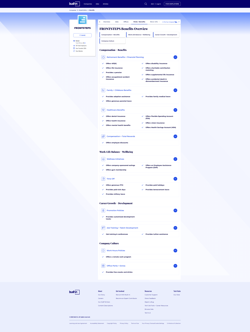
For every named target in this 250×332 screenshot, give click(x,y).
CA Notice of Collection (174, 323)
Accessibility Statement (97, 323)
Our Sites (177, 295)
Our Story (101, 295)
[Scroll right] (179, 22)
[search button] (146, 4)
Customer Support (151, 295)
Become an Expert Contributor (126, 298)
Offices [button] (126, 22)
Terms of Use (135, 323)
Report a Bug (149, 302)
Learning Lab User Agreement (78, 323)
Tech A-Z (148, 313)
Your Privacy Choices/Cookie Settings (153, 323)
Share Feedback (150, 298)
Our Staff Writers (104, 302)
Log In (158, 4)
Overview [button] (106, 22)
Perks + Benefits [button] (139, 22)
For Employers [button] (172, 4)
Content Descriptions (105, 305)
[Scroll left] (99, 22)
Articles (105, 4)
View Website (79, 51)
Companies (88, 4)
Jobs (97, 4)
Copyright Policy (112, 323)
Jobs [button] (116, 22)
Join (152, 4)
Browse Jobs (149, 309)
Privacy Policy (124, 323)
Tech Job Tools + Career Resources (156, 305)
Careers (100, 298)
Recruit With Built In (123, 295)
